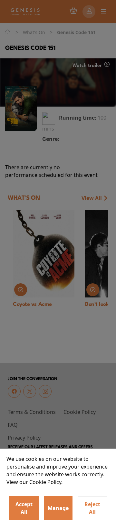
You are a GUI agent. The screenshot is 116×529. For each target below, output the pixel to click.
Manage (58, 508)
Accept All (24, 508)
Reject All (92, 508)
